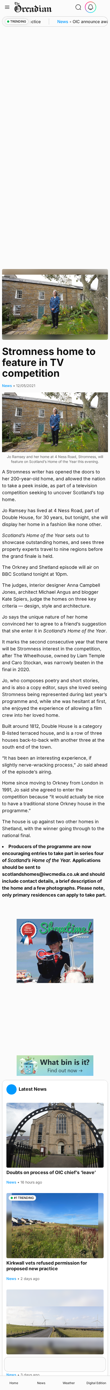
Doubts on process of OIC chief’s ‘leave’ (51, 1172)
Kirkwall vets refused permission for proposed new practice (46, 1266)
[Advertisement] (55, 1019)
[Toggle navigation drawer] (7, 7)
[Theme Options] (103, 7)
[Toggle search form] (78, 7)
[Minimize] (103, 1360)
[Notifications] (90, 7)
